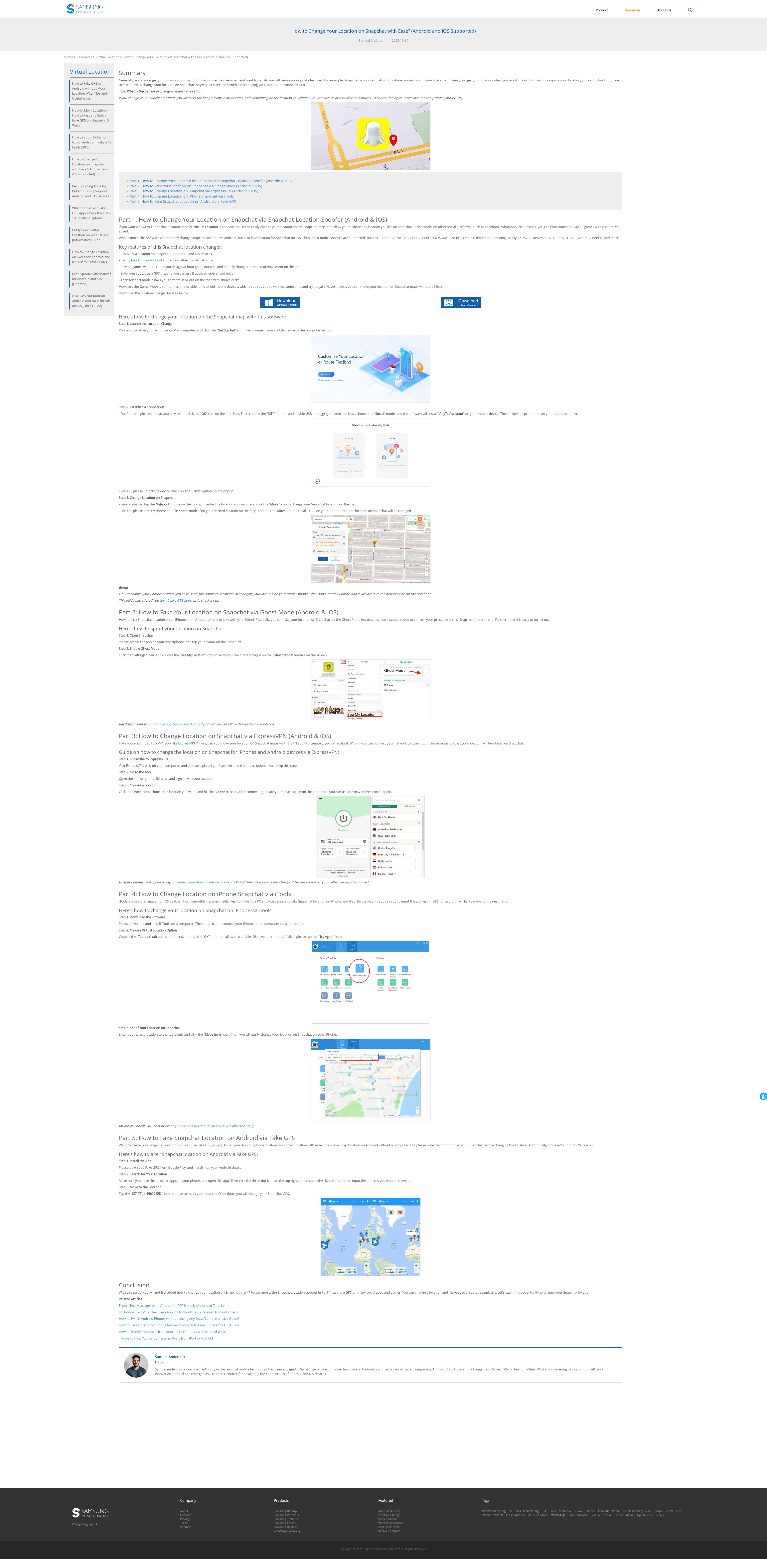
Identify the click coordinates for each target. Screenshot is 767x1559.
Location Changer (390, 1515)
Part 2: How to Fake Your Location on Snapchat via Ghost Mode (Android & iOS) (196, 186)
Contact (185, 1515)
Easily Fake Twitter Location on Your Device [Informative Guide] (90, 235)
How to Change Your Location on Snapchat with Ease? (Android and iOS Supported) (90, 166)
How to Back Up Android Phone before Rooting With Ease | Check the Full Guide (179, 1325)
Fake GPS (204, 1145)
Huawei (579, 1511)
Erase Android (515, 1515)
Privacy (185, 1519)
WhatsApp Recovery (287, 1531)
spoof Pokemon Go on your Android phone (180, 724)
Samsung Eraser (285, 1523)
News (660, 1515)
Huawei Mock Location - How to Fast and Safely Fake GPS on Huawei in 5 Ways (90, 118)
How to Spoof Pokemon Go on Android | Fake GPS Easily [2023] (91, 142)
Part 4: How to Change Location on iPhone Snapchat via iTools (182, 196)
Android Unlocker (390, 1511)
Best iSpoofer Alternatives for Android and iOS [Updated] (91, 279)
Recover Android (389, 1531)
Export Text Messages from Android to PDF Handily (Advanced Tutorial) (172, 1305)
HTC (544, 1511)
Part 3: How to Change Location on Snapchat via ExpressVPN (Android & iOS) (194, 191)
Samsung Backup (285, 1511)
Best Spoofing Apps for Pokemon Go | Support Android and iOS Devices (90, 191)
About (184, 1511)
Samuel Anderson (372, 40)
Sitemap (185, 1527)
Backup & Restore (285, 1527)
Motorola (565, 1511)
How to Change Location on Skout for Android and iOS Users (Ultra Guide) (91, 257)
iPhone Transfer (578, 1515)
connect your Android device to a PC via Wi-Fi (209, 882)
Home (68, 57)
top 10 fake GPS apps (175, 600)
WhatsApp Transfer (391, 1523)
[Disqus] (370, 1437)
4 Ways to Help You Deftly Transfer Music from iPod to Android (166, 1338)
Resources (633, 10)
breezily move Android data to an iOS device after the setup (209, 1126)
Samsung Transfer (286, 1519)
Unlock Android (538, 1515)
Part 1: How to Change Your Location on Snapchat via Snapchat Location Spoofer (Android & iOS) (211, 180)
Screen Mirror (387, 1519)
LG (510, 1511)
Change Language (82, 1524)
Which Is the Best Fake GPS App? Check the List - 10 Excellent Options (91, 213)
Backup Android (389, 1527)
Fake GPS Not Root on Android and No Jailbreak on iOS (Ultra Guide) (91, 301)
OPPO (669, 1511)
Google (658, 1511)
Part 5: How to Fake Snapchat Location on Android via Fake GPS (183, 201)
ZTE (648, 1511)
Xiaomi (590, 1511)
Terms (184, 1523)
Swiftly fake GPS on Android (141, 260)
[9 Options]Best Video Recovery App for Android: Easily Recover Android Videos (178, 1312)
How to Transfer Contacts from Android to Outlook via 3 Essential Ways (172, 1332)
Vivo (678, 1511)
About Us (664, 10)
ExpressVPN (187, 743)
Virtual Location (107, 57)
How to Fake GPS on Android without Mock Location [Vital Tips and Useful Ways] (89, 91)
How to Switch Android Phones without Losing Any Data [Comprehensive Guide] (179, 1318)
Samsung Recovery (286, 1515)
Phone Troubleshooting (627, 1511)
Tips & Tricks (645, 1515)
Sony (553, 1511)
